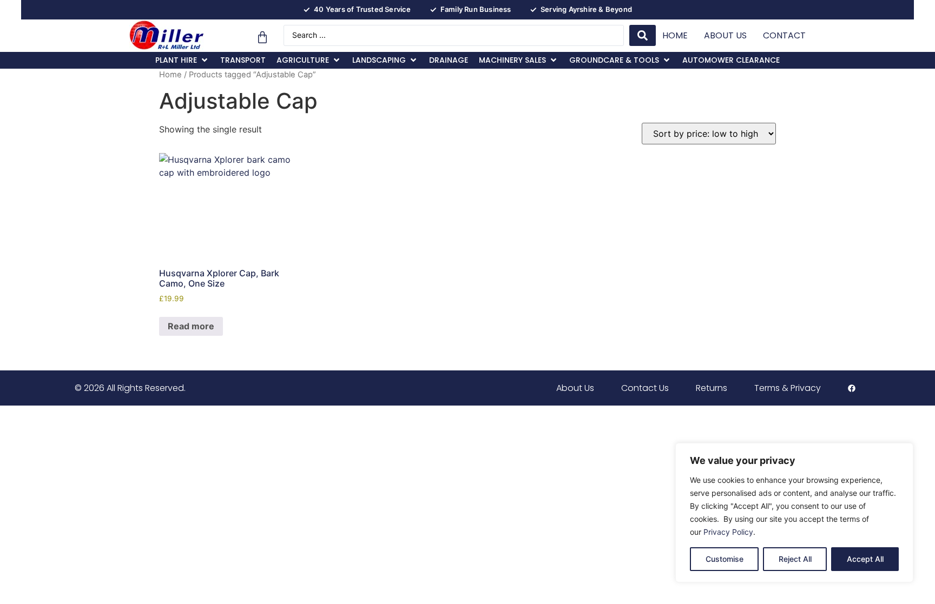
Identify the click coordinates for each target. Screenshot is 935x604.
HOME (675, 35)
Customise (724, 558)
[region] (794, 512)
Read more (191, 326)
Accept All (865, 558)
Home (170, 74)
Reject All (795, 558)
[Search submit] (642, 35)
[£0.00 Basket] (262, 37)
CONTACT (784, 35)
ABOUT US (725, 35)
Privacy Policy (728, 531)
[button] (182, 60)
